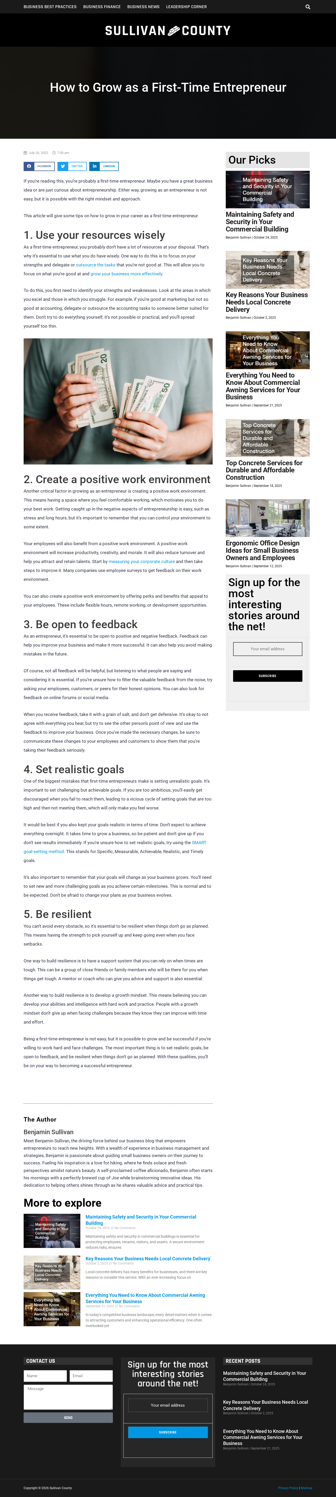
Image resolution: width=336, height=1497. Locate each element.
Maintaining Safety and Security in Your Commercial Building (260, 221)
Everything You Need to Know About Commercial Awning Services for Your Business (263, 386)
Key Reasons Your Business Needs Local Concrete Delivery (148, 1258)
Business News (143, 6)
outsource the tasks (96, 264)
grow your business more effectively (126, 273)
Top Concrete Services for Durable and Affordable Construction (264, 470)
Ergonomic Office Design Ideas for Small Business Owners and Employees (263, 550)
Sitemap (306, 1488)
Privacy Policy (288, 1488)
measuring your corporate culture (142, 561)
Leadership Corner (186, 6)
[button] (308, 6)
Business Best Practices (50, 6)
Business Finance (102, 6)
